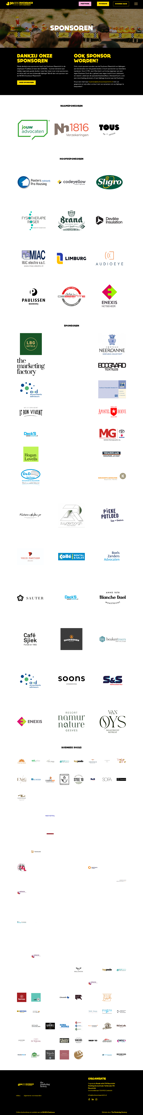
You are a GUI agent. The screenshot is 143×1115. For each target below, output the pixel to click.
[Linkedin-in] (93, 1099)
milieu (18, 1096)
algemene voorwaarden (32, 1096)
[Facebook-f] (89, 1099)
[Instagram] (96, 1099)
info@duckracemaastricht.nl (97, 1095)
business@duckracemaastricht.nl (101, 82)
